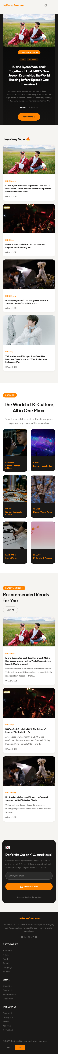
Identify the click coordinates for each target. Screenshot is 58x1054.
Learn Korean (11, 558)
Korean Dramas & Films (12, 466)
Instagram (8, 1017)
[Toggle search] (45, 5)
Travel (6, 963)
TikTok (6, 1021)
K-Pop (11, 240)
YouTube (7, 1025)
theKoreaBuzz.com (13, 5)
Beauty (6, 971)
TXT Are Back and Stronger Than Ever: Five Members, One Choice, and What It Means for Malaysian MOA (26, 359)
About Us (7, 986)
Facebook (7, 1013)
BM (8, 1047)
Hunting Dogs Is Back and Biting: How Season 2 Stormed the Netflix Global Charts (26, 302)
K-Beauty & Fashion (42, 558)
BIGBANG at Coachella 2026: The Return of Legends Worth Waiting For (25, 246)
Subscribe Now (31, 886)
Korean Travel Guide (42, 512)
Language (7, 967)
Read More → (31, 118)
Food (5, 959)
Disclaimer (8, 998)
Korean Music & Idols (42, 466)
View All (10, 609)
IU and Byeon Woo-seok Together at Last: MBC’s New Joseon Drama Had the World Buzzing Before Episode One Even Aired (29, 75)
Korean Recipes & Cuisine (13, 513)
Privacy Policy (9, 994)
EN (23, 59)
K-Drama (32, 59)
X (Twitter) (8, 1030)
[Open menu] (34, 5)
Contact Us (8, 990)
